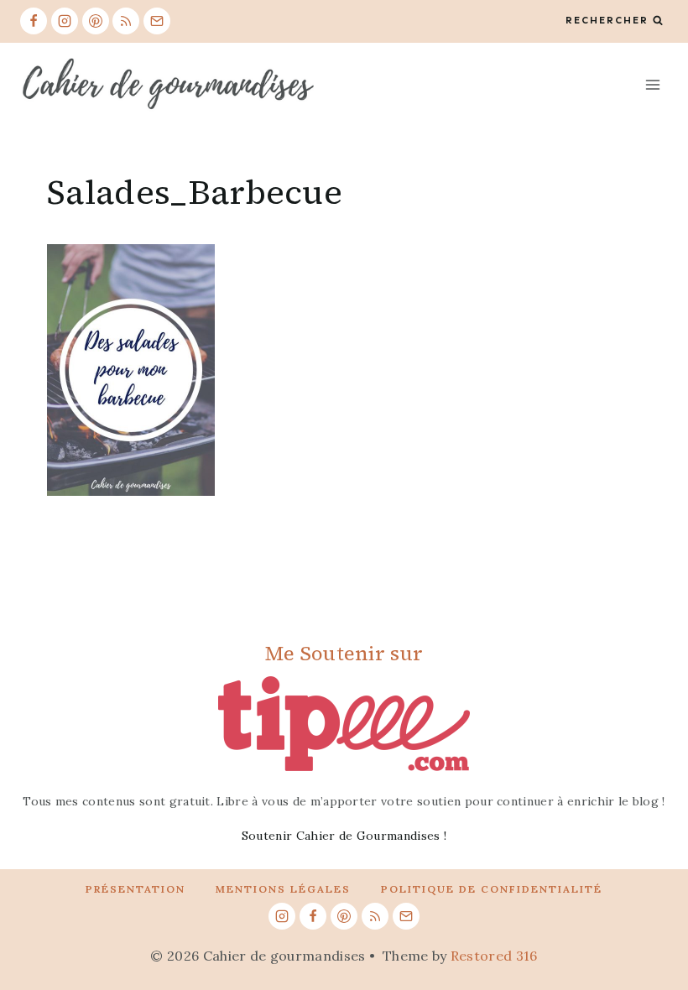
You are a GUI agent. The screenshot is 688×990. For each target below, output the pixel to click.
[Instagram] (64, 21)
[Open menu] (652, 84)
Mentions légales (283, 889)
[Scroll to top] (649, 926)
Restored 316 (494, 955)
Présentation (135, 889)
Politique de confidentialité (491, 889)
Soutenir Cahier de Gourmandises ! (344, 835)
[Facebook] (33, 21)
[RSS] (125, 21)
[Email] (156, 21)
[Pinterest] (95, 21)
